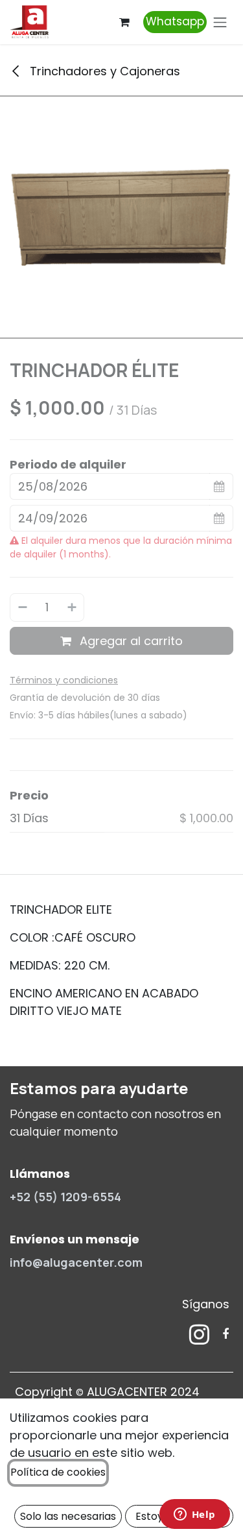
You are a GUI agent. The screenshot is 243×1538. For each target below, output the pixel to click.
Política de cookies (58, 1472)
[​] (199, 1334)
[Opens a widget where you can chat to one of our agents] (194, 1515)
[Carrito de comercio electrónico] (124, 22)
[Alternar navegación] (220, 22)
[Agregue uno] (72, 607)
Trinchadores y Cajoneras (103, 71)
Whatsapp (175, 21)
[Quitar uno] (22, 607)
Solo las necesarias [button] (68, 1516)
